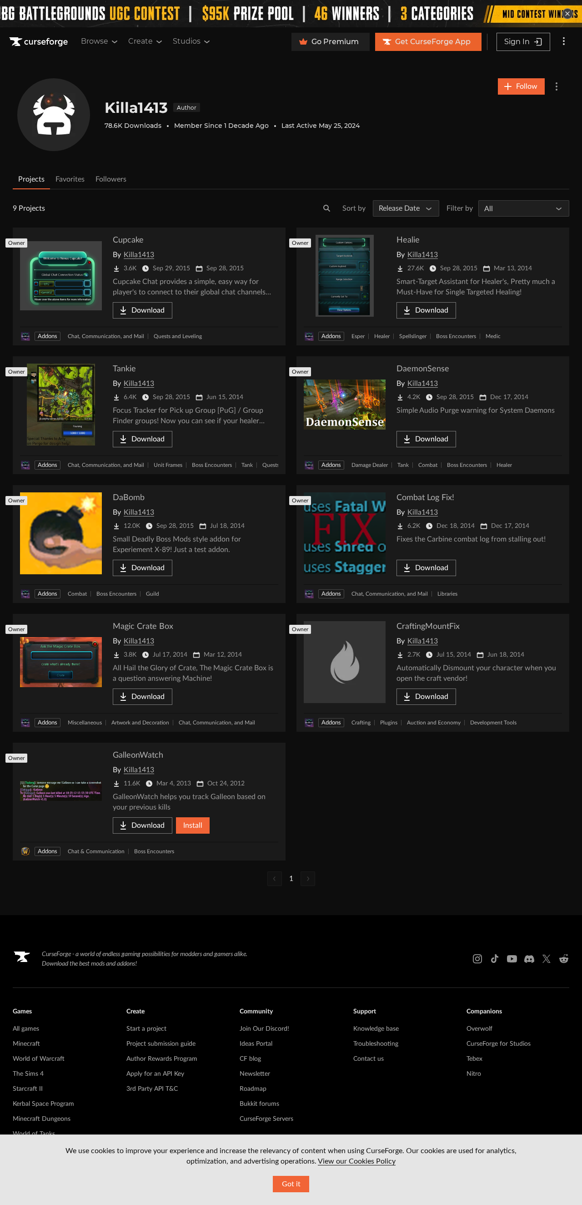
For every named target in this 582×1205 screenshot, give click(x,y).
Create (140, 41)
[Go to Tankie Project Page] (149, 415)
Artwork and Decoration (140, 722)
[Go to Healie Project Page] (432, 286)
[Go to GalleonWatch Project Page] (149, 802)
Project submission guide (161, 1044)
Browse (94, 41)
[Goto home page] (39, 41)
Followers (110, 179)
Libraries (447, 594)
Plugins (388, 722)
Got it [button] (291, 1184)
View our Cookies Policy (357, 1161)
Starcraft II (28, 1089)
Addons (47, 336)
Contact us (368, 1059)
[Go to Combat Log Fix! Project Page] (432, 544)
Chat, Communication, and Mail (106, 336)
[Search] (327, 208)
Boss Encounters (456, 336)
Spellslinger (412, 336)
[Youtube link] (512, 958)
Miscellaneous (85, 722)
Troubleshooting (375, 1044)
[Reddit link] (563, 958)
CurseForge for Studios (499, 1044)
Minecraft (26, 1044)
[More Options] (556, 86)
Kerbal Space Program (43, 1104)
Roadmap (253, 1089)
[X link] (546, 958)
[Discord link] (529, 958)
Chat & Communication (96, 851)
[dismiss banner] (567, 13)
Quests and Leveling (178, 336)
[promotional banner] (291, 13)
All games (26, 1029)
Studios (187, 41)
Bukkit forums (259, 1104)
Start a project (146, 1029)
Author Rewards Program (161, 1059)
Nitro (474, 1074)
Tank (247, 465)
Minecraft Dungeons (41, 1119)
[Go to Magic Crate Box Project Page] (149, 673)
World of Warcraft (39, 1059)
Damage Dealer (369, 465)
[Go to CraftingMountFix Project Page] (432, 673)
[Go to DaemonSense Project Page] (432, 415)
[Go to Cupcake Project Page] (149, 286)
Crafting (361, 722)
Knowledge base (376, 1029)
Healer (382, 336)
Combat (427, 465)
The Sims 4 (28, 1074)
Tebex (474, 1059)
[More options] (564, 42)
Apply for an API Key (155, 1074)
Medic (493, 336)
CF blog (250, 1059)
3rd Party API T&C (152, 1089)
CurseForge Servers (266, 1119)
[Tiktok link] (494, 958)
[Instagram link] (477, 958)
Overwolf (479, 1029)
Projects (31, 179)
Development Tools (493, 722)
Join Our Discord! (264, 1029)
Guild (152, 594)
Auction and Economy (434, 722)
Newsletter (255, 1074)
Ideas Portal (256, 1044)
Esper (358, 336)
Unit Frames (168, 465)
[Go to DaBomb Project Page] (149, 544)
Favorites (70, 179)
